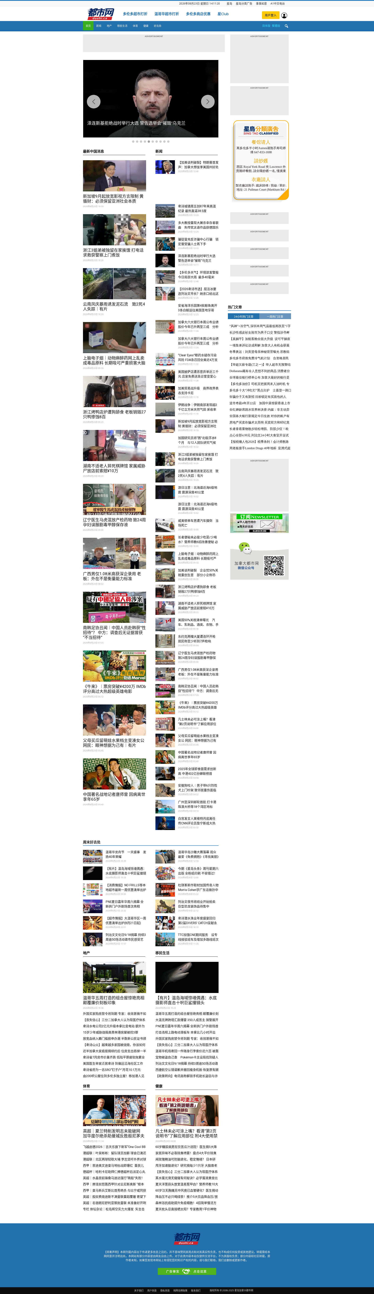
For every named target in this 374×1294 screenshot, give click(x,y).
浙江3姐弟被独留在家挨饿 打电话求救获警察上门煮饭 (113, 252)
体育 (135, 25)
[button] (286, 26)
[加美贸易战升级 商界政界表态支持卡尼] (165, 393)
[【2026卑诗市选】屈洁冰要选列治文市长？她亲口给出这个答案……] (165, 293)
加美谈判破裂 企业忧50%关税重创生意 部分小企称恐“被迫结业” (198, 575)
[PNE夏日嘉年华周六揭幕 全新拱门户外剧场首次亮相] (92, 906)
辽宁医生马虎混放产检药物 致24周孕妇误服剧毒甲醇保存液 (114, 522)
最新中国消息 (93, 151)
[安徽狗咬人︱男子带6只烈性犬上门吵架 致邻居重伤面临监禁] (165, 790)
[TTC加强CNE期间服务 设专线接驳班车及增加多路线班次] (165, 939)
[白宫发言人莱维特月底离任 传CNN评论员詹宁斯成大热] (165, 823)
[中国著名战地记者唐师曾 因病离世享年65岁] (114, 774)
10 (168, 141)
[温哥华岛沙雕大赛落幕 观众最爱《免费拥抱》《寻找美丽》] (165, 857)
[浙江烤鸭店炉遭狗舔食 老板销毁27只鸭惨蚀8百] (114, 391)
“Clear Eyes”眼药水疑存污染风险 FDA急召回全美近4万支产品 (198, 359)
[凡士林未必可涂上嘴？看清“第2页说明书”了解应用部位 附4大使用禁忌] (165, 724)
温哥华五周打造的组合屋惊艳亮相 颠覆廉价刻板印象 (113, 1000)
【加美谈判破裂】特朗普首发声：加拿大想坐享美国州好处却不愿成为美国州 (198, 167)
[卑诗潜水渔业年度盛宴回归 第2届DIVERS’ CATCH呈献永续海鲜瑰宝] (165, 923)
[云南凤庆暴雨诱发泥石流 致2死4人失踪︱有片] (114, 283)
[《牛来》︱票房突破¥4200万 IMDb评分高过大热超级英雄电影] (114, 666)
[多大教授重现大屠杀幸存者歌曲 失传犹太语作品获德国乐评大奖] (165, 227)
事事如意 (261, 3)
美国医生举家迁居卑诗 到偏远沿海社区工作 (113, 1063)
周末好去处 (92, 842)
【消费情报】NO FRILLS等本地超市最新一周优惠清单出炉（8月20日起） (126, 889)
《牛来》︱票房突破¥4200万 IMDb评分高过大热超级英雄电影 (114, 689)
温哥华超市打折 (166, 13)
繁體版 (276, 25)
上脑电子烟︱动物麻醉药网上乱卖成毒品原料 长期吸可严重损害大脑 (114, 360)
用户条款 (152, 1290)
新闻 (98, 25)
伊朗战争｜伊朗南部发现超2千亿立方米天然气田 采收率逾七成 (197, 409)
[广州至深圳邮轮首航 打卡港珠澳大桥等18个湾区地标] (165, 806)
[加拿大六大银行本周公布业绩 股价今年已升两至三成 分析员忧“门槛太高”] (165, 327)
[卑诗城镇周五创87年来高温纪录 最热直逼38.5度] (165, 211)
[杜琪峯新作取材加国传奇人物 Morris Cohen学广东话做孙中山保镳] (165, 890)
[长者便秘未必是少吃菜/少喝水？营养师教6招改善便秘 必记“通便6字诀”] (165, 542)
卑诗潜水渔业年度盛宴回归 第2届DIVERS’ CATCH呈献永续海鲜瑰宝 (197, 923)
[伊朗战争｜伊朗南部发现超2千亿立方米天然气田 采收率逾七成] (165, 409)
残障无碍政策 (180, 1290)
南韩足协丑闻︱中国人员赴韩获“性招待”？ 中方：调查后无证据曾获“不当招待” (114, 632)
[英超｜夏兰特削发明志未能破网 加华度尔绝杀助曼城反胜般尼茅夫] (114, 1110)
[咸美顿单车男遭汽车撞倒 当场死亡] (165, 525)
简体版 (266, 25)
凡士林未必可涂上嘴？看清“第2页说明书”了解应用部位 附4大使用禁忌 (197, 724)
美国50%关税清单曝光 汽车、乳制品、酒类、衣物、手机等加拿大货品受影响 (198, 624)
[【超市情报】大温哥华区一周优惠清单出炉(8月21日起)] (92, 923)
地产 (109, 25)
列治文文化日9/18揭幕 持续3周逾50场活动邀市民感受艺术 (126, 939)
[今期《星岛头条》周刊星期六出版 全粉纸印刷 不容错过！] (165, 873)
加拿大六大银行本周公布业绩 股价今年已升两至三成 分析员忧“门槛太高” (200, 326)
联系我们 (195, 1290)
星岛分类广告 (244, 3)
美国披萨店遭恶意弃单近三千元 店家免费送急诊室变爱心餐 (198, 376)
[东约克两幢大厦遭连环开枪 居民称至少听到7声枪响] (165, 641)
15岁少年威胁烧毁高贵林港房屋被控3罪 (110, 1032)
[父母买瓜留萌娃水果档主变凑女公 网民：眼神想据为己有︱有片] (114, 720)
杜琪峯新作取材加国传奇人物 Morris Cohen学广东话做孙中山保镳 (200, 889)
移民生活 (122, 25)
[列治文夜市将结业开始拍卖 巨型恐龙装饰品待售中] (165, 906)
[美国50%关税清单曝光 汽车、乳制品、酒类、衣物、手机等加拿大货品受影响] (165, 624)
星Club (223, 13)
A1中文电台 (278, 3)
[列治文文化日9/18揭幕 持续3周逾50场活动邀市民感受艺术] (92, 939)
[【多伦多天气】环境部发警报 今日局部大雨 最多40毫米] (165, 277)
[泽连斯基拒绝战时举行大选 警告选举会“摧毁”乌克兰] (165, 260)
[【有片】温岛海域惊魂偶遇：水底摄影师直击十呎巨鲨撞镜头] (92, 873)
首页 (88, 25)
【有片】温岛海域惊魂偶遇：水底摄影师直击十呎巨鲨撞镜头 (126, 873)
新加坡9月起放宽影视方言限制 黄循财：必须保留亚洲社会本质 (113, 198)
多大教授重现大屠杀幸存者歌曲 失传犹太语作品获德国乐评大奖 (198, 227)
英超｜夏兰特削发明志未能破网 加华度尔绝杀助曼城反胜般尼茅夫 (113, 1133)
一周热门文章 (275, 316)
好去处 (157, 25)
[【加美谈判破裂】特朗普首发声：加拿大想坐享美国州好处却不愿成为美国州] (165, 167)
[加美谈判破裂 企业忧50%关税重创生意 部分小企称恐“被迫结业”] (165, 575)
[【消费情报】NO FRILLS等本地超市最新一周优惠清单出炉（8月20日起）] (92, 890)
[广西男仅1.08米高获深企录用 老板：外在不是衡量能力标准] (114, 553)
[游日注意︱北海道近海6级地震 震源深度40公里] (165, 492)
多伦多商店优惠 (198, 13)
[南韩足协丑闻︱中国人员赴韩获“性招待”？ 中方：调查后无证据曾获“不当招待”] (114, 607)
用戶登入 (271, 15)
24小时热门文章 (243, 316)
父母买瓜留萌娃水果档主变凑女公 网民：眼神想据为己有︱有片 (113, 743)
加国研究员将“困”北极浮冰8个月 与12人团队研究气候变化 (197, 442)
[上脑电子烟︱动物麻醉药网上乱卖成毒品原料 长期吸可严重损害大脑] (114, 337)
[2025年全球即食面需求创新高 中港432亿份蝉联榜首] (165, 773)
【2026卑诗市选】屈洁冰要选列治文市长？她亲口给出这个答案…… (198, 293)
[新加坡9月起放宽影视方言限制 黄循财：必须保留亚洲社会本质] (114, 175)
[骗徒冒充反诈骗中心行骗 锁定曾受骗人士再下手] (165, 244)
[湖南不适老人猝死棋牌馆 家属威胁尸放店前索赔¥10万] (114, 445)
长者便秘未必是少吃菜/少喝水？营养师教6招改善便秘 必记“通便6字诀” (198, 541)
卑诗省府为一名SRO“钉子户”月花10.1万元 (112, 1070)
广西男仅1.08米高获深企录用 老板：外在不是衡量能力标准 (112, 576)
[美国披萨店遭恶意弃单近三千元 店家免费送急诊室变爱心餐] (165, 376)
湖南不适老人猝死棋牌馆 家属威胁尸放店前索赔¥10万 (114, 468)
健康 (145, 25)
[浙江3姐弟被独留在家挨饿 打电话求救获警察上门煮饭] (114, 229)
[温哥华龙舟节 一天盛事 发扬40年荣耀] (92, 857)
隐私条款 (165, 1290)
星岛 (229, 3)
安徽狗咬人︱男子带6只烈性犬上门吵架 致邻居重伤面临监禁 (197, 790)
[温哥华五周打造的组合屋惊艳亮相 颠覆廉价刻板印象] (114, 977)
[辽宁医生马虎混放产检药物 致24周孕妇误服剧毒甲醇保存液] (114, 499)
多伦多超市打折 (135, 13)
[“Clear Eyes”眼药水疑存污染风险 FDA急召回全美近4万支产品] (165, 360)
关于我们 (139, 1290)
